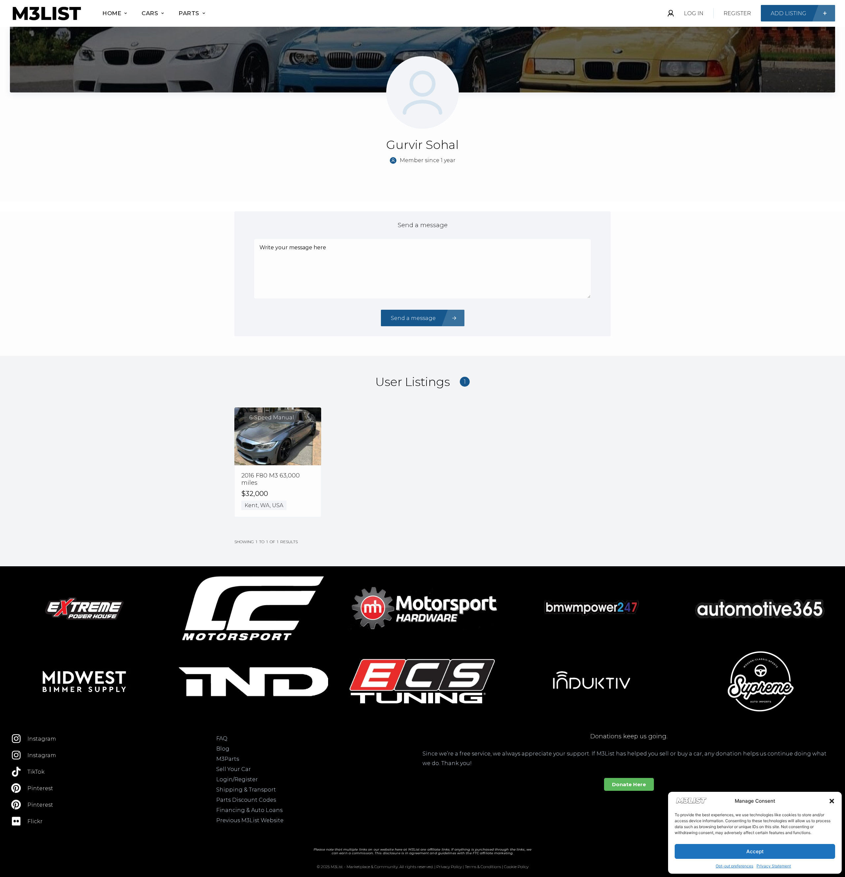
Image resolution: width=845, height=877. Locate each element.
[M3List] (46, 13)
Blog (222, 749)
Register (737, 13)
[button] (831, 801)
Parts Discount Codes (246, 800)
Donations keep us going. (628, 736)
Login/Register (237, 779)
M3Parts (227, 759)
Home (111, 13)
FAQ (221, 738)
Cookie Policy (516, 866)
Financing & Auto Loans (249, 810)
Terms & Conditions (483, 866)
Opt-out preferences (734, 865)
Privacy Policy (449, 866)
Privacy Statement (774, 865)
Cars (150, 13)
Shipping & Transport (246, 790)
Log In (693, 13)
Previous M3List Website (250, 820)
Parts (189, 13)
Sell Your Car (233, 769)
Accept (755, 851)
